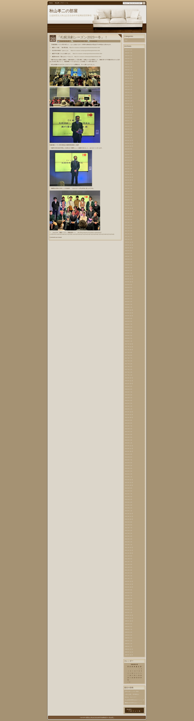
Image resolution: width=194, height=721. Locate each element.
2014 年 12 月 (129, 446)
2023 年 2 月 (128, 168)
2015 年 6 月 (128, 429)
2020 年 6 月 (128, 259)
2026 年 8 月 (128, 50)
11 (130, 673)
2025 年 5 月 (128, 92)
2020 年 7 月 (128, 256)
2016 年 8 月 (128, 389)
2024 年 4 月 (128, 129)
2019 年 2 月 (128, 304)
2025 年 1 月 (128, 103)
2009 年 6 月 (128, 632)
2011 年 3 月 (128, 573)
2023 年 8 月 (128, 152)
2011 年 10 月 (129, 553)
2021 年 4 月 (128, 231)
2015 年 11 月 (129, 414)
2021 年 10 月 (129, 214)
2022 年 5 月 (128, 194)
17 (128, 675)
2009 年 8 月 (128, 626)
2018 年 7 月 (128, 324)
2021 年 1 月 (128, 239)
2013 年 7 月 (128, 494)
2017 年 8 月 (128, 355)
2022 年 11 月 (129, 177)
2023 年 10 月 (129, 146)
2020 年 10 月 (129, 248)
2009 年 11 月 (129, 618)
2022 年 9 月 (128, 183)
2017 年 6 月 (128, 361)
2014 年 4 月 (128, 468)
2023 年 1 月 (128, 171)
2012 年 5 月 (128, 533)
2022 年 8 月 (128, 185)
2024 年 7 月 (128, 120)
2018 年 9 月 (128, 318)
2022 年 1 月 (128, 205)
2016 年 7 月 (128, 392)
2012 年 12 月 (129, 513)
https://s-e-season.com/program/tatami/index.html (87, 56)
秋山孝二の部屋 (63, 11)
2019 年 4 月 (128, 299)
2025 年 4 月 (128, 95)
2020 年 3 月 (128, 267)
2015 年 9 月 (128, 420)
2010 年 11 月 (129, 584)
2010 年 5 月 (128, 601)
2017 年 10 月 (129, 349)
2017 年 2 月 (128, 372)
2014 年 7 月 (128, 460)
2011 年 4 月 (128, 570)
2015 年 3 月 (128, 437)
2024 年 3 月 (128, 132)
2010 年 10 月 (129, 587)
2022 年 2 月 (128, 202)
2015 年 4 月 (128, 434)
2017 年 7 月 (128, 358)
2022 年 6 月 (128, 191)
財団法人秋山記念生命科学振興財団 (96, 717)
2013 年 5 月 (128, 499)
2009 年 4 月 (128, 638)
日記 (86, 41)
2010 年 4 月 (128, 604)
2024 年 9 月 (128, 115)
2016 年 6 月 (128, 395)
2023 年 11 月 (129, 143)
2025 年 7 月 (128, 87)
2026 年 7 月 (128, 53)
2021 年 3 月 (128, 234)
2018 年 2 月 (128, 338)
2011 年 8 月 (128, 559)
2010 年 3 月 (128, 607)
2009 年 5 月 (128, 635)
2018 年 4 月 (128, 332)
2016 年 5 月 (128, 397)
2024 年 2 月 (128, 135)
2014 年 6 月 (128, 462)
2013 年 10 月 (129, 485)
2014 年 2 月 (128, 474)
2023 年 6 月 (128, 157)
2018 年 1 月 (128, 341)
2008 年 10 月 (129, 655)
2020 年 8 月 (128, 253)
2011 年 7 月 (128, 561)
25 (130, 677)
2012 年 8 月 (128, 525)
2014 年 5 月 (128, 465)
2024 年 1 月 (128, 137)
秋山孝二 (111, 717)
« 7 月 (128, 682)
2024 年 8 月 (128, 118)
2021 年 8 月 (128, 219)
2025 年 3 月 (128, 98)
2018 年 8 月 (128, 321)
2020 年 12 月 (129, 242)
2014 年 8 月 (128, 457)
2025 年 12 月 (129, 72)
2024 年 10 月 (129, 112)
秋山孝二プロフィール (61, 3)
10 (128, 673)
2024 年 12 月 (129, 106)
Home (51, 3)
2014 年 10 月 (129, 451)
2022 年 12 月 (129, 174)
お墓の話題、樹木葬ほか (132, 694)
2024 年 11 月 (129, 109)
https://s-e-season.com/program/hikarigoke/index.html (85, 50)
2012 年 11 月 (129, 516)
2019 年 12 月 (129, 276)
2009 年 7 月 (128, 629)
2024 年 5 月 (128, 126)
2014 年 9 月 (128, 454)
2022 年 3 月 (128, 200)
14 (136, 673)
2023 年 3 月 (128, 166)
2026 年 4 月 (128, 61)
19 (132, 675)
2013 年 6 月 (128, 496)
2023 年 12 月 (129, 140)
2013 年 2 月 (128, 508)
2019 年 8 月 (128, 287)
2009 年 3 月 (128, 641)
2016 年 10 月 (129, 383)
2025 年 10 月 (129, 78)
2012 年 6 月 (128, 530)
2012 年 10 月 (129, 519)
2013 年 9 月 (128, 488)
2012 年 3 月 (128, 539)
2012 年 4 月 (128, 536)
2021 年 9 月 (128, 217)
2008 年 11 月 (129, 652)
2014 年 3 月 (128, 471)
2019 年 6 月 (128, 293)
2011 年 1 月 (128, 578)
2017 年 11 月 (129, 347)
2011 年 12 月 (129, 547)
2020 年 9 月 (128, 250)
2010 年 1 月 (128, 612)
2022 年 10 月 (129, 180)
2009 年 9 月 (128, 624)
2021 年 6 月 (128, 225)
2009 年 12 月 (129, 615)
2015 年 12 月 (129, 412)
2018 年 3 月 (128, 335)
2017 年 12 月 (129, 344)
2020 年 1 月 (128, 273)
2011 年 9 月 (128, 556)
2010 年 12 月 (129, 581)
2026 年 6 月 (128, 55)
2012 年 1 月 (128, 544)
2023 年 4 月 (128, 163)
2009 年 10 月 (129, 621)
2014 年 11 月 (129, 448)
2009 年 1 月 (128, 646)
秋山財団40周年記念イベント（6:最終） (134, 700)
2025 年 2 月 (128, 101)
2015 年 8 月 (128, 423)
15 (139, 673)
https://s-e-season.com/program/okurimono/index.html (87, 53)
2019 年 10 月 (129, 282)
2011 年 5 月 (128, 567)
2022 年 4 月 (128, 197)
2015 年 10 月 (129, 417)
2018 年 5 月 (128, 330)
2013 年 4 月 (128, 502)
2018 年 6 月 (128, 327)
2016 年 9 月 (128, 386)
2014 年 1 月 (128, 477)
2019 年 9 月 (128, 284)
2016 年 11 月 (129, 380)
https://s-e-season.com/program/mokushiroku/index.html (84, 47)
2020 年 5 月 (128, 262)
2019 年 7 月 (128, 290)
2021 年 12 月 (129, 208)
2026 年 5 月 (128, 58)
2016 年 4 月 (128, 400)
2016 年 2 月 (128, 406)
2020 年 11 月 (129, 245)
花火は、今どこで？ (131, 697)
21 (136, 675)
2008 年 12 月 (129, 649)
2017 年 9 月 (128, 352)
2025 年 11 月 (129, 75)
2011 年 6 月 (128, 564)
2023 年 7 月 (128, 154)
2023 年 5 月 (128, 160)
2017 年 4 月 (128, 366)
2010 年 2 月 (128, 609)
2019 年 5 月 (128, 296)
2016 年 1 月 (128, 409)
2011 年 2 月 (128, 576)
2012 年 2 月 (128, 542)
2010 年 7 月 (128, 595)
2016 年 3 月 (128, 403)
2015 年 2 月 (128, 440)
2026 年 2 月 (128, 67)
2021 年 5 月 (128, 228)
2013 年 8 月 (128, 491)
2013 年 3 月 (128, 505)
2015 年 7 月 (128, 426)
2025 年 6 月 (128, 89)
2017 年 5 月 (128, 364)
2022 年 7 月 (128, 188)
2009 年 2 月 (128, 643)
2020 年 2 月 (128, 270)
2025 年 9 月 (128, 81)
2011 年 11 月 (129, 550)
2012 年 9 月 (128, 522)
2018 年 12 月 (129, 310)
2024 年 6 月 (128, 123)
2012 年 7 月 (128, 527)
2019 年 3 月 (128, 301)
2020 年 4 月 (128, 265)
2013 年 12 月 (129, 479)
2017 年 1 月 (128, 375)
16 (141, 673)
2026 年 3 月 (128, 64)
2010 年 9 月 (128, 590)
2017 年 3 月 (128, 369)
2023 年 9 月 (128, 149)
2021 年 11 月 (129, 211)
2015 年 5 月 (128, 431)
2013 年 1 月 (128, 511)
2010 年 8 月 (128, 592)
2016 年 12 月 (129, 378)
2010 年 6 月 (128, 598)
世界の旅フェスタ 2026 (132, 691)
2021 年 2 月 (128, 236)
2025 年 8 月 (128, 84)
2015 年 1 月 (128, 443)
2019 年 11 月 (129, 279)
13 (134, 673)
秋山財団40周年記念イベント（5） (133, 703)
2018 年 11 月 (129, 313)
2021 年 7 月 (128, 222)
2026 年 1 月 (128, 70)
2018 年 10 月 (129, 315)
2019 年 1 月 (128, 307)
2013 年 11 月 (129, 482)
